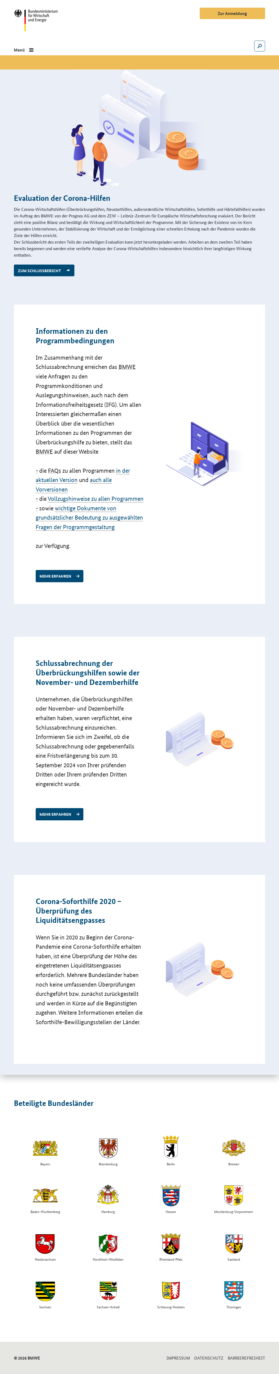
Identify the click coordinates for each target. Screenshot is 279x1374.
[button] (24, 50)
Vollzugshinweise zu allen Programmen (96, 498)
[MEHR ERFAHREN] (204, 454)
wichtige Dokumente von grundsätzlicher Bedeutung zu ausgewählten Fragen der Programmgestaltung (89, 517)
